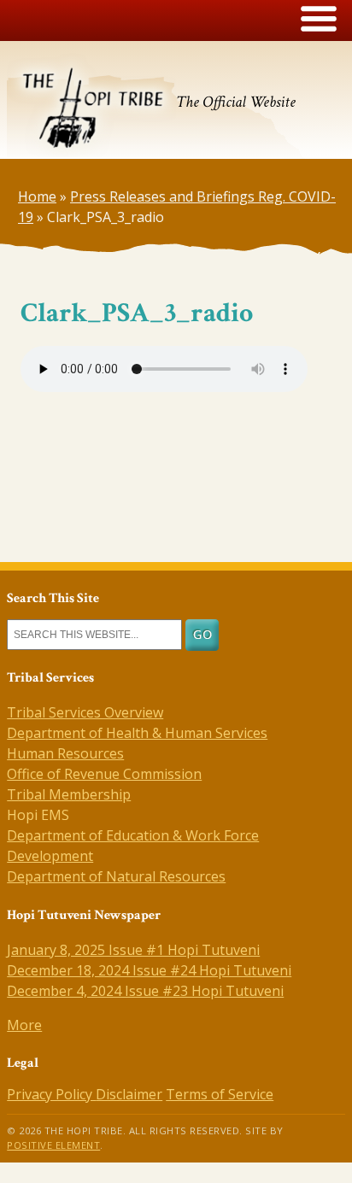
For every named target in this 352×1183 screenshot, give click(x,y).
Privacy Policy (51, 1094)
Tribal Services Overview (85, 712)
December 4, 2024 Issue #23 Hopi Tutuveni (145, 990)
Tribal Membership (69, 794)
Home (37, 196)
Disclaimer (129, 1094)
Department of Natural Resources (116, 876)
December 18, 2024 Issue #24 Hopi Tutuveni (149, 970)
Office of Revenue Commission (104, 773)
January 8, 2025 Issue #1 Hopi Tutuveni (133, 949)
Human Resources (65, 753)
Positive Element (53, 1145)
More (24, 1025)
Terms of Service (219, 1094)
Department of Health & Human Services (137, 732)
